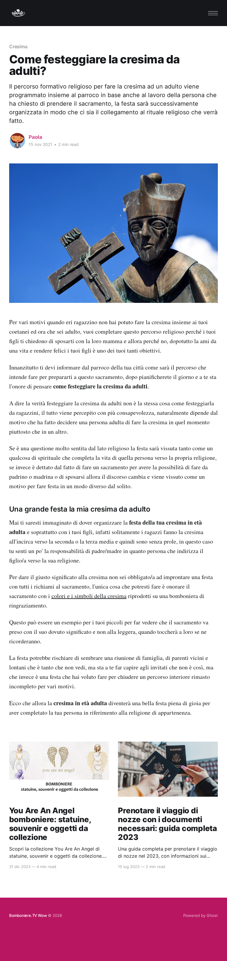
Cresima (18, 46)
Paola (35, 137)
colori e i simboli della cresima (89, 596)
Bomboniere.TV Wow (28, 915)
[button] (213, 13)
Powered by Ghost (200, 915)
